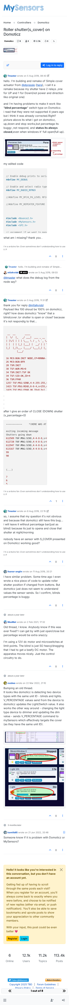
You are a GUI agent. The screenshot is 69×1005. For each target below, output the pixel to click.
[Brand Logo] (23, 8)
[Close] (61, 869)
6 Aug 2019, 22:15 (36, 511)
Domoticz (9, 41)
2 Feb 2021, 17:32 (36, 622)
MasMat (12, 622)
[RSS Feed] (53, 41)
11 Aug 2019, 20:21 (42, 571)
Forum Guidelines (46, 984)
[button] (4, 1000)
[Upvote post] (50, 256)
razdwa (11, 683)
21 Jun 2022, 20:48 (38, 832)
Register (12, 938)
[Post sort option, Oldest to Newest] (8, 65)
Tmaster (12, 75)
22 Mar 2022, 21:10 (36, 683)
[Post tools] (63, 256)
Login (24, 938)
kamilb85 (13, 832)
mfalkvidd (13, 272)
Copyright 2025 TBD (20, 984)
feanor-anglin (15, 571)
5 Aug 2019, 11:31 (36, 300)
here (39, 85)
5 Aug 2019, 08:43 (36, 75)
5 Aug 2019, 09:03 (48, 272)
